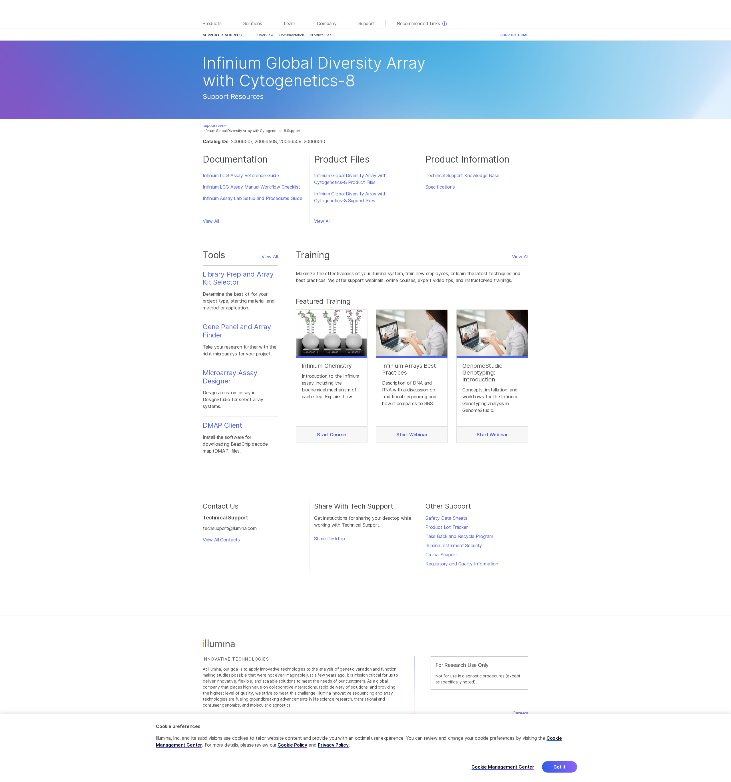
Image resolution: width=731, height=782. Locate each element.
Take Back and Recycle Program (459, 536)
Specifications (440, 187)
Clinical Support (441, 554)
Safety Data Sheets (446, 518)
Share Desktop (329, 538)
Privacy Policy (333, 745)
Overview (265, 35)
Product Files (321, 35)
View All (211, 221)
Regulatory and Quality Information (461, 564)
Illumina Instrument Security (453, 545)
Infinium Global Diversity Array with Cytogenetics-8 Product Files (350, 179)
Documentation (291, 35)
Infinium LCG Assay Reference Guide (241, 175)
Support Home (514, 35)
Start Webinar (412, 434)
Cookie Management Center (502, 766)
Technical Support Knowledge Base (462, 175)
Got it (559, 767)
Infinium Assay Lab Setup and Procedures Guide (252, 198)
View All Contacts (221, 540)
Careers (520, 713)
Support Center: (215, 126)
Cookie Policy (292, 745)
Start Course (331, 434)
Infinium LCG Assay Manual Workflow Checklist (251, 187)
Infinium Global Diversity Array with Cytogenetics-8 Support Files (350, 197)
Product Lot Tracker (446, 527)
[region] (365, 748)
